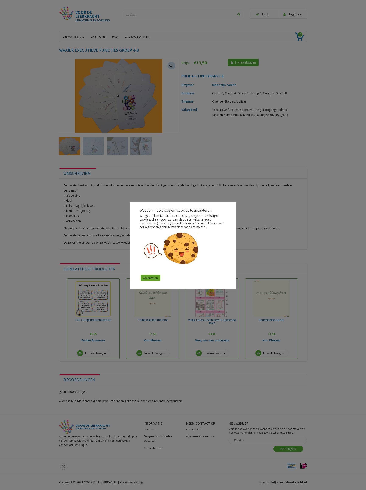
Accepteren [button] (150, 278)
